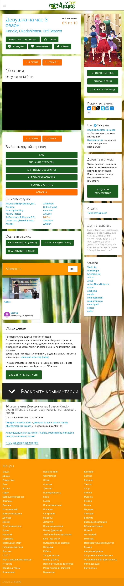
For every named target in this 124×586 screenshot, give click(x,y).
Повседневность (52, 492)
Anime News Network (98, 284)
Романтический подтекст (56, 568)
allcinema (92, 291)
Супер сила (49, 513)
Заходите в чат (95, 140)
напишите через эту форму (35, 357)
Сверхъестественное (13, 497)
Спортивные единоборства (98, 555)
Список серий (103, 81)
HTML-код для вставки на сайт (22, 442)
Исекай (88, 530)
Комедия (18, 46)
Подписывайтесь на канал (101, 130)
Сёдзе (5, 492)
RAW (41, 155)
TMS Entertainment (97, 213)
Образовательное (93, 526)
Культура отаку (51, 538)
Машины (48, 517)
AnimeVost (48, 203)
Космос (88, 476)
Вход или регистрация (23, 374)
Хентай (88, 501)
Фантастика (49, 476)
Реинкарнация (92, 563)
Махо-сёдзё (90, 534)
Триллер (47, 488)
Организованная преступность (100, 559)
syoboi (90, 287)
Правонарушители (53, 526)
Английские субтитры (41, 170)
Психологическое (52, 505)
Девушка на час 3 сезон (27, 22)
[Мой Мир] (112, 108)
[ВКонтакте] (89, 108)
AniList (90, 277)
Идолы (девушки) (52, 530)
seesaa (90, 308)
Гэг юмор (7, 563)
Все (72, 269)
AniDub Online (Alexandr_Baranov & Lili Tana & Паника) (23, 203)
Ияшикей (7, 534)
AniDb (90, 280)
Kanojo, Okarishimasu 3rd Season (34, 31)
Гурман (88, 547)
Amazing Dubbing (14, 210)
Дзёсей (6, 522)
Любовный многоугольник (57, 534)
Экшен (5, 471)
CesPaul (14, 313)
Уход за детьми (51, 555)
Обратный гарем (11, 568)
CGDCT (6, 555)
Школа (6, 488)
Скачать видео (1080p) (22, 242)
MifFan (46, 217)
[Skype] (103, 108)
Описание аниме (103, 73)
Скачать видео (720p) (57, 242)
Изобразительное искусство (99, 543)
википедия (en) (95, 297)
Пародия (88, 509)
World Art (92, 267)
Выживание (8, 572)
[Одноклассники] (94, 108)
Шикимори (93, 270)
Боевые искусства (12, 513)
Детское (6, 517)
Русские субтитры (42, 185)
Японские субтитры (42, 162)
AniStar (47, 224)
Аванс (7, 302)
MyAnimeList (93, 274)
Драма (6, 476)
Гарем (52, 39)
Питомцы (89, 538)
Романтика (43, 46)
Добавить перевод (103, 89)
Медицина (7, 538)
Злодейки (48, 547)
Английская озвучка (41, 177)
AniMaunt (48, 220)
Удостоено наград (11, 526)
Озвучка (41, 192)
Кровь (5, 530)
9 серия (32, 62)
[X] (98, 108)
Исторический (10, 509)
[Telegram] (107, 108)
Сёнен (65, 46)
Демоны (6, 505)
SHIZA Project (50, 207)
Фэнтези (47, 484)
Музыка (88, 497)
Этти (4, 484)
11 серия (52, 62)
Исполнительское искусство (58, 563)
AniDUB (9, 224)
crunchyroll (92, 304)
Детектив (48, 522)
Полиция (48, 509)
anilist (90, 311)
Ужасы (88, 484)
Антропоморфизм (93, 551)
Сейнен (88, 492)
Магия (87, 505)
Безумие (88, 517)
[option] (21, 300)
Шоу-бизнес (90, 568)
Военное (88, 480)
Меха (46, 497)
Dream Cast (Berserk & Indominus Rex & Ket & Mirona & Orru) (23, 220)
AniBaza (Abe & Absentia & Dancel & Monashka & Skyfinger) (23, 217)
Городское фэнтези (12, 547)
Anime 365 (7, 582)
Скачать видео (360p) (22, 251)
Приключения (50, 471)
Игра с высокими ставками (16, 559)
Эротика (6, 551)
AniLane (47, 214)
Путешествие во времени (56, 543)
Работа (47, 551)
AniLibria (10, 207)
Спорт (87, 488)
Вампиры (7, 501)
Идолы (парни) (51, 559)
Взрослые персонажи (22, 39)
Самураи (88, 513)
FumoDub (48, 210)
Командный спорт (11, 543)
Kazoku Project (13, 214)
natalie (90, 294)
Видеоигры (49, 572)
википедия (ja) (95, 301)
